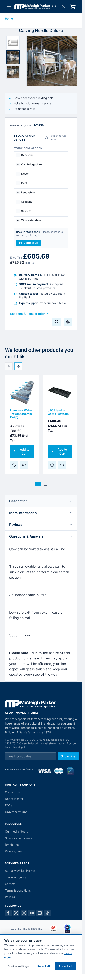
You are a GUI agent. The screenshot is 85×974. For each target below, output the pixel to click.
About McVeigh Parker (20, 870)
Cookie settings (18, 966)
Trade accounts (15, 877)
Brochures (12, 844)
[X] (16, 913)
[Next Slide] (18, 366)
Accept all (65, 966)
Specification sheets (18, 838)
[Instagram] (24, 913)
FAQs (8, 805)
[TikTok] (47, 913)
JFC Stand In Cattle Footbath (58, 412)
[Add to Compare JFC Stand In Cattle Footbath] (62, 465)
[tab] (13, 42)
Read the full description (28, 314)
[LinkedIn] (39, 913)
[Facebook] (8, 913)
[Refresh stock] (47, 137)
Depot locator (14, 798)
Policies (10, 897)
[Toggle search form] (54, 6)
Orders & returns (16, 812)
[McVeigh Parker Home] (32, 6)
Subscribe (68, 756)
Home (9, 18)
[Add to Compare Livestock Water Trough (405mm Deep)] (24, 465)
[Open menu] (9, 6)
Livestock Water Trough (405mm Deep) (21, 414)
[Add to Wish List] (56, 322)
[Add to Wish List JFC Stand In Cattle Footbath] (52, 465)
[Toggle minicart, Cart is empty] (73, 6)
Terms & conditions (18, 890)
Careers (10, 884)
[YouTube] (31, 913)
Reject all (43, 966)
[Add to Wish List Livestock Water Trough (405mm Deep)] (14, 465)
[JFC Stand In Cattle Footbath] (60, 392)
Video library (13, 851)
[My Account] (63, 6)
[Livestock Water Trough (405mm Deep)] (22, 392)
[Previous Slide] (9, 366)
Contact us (12, 792)
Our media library (16, 831)
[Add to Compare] (68, 322)
